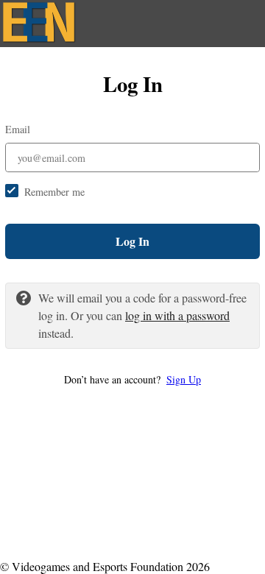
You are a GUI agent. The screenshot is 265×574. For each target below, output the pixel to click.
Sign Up (183, 379)
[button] (132, 379)
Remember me (54, 192)
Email (17, 129)
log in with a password (177, 315)
